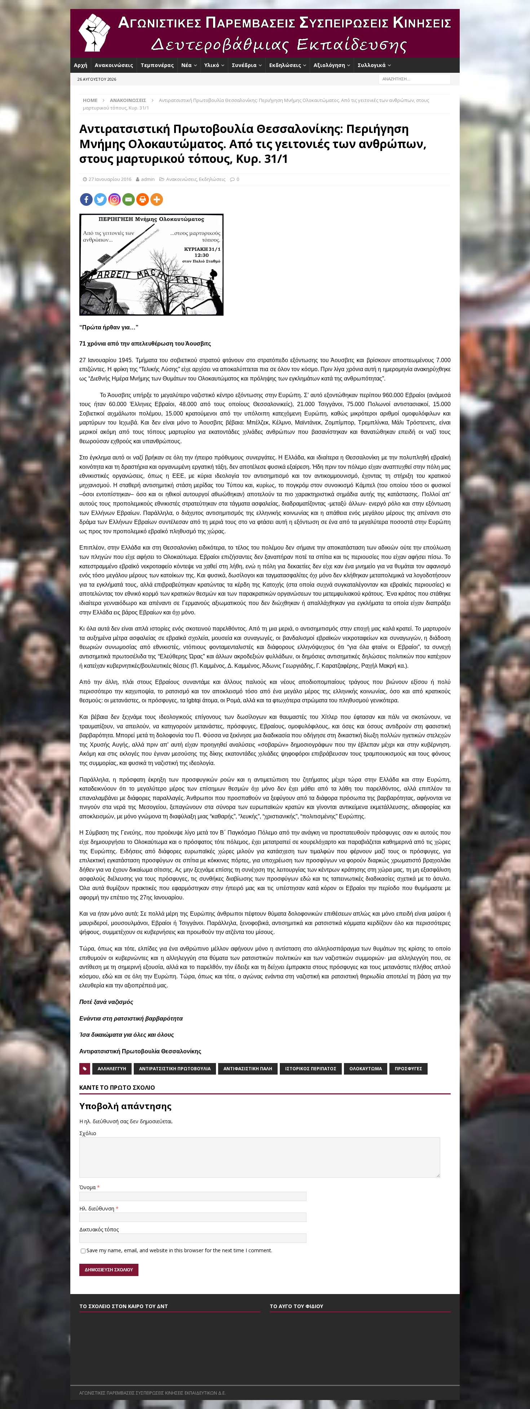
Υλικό (211, 65)
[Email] (128, 199)
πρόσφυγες (408, 1069)
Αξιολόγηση (329, 65)
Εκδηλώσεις (285, 65)
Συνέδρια (244, 65)
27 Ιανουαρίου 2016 (110, 179)
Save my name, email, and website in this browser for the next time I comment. (179, 1250)
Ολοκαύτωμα (365, 1069)
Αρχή (80, 65)
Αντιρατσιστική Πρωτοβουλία (175, 1069)
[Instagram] (114, 199)
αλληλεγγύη (112, 1069)
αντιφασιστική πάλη (248, 1069)
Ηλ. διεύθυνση (97, 1208)
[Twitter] (100, 199)
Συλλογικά (372, 65)
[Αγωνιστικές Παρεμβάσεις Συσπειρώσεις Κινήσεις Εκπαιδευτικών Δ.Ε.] (265, 53)
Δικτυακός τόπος (99, 1229)
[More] (156, 199)
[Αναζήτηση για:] (415, 78)
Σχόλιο (87, 1133)
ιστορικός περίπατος (310, 1069)
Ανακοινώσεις (114, 65)
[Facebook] (86, 199)
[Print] (142, 199)
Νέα (186, 65)
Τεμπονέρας (157, 65)
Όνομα (88, 1187)
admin (148, 179)
